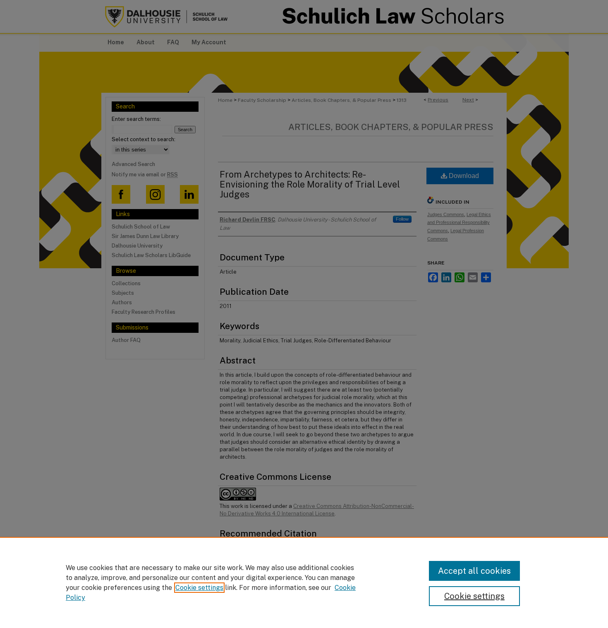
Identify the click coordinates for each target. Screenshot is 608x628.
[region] (304, 582)
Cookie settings (199, 588)
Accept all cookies (474, 571)
